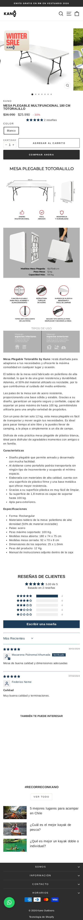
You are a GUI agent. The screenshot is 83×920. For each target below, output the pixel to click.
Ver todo (41, 796)
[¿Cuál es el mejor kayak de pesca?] (15, 829)
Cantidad (9, 140)
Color (8, 123)
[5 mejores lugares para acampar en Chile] (15, 812)
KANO (7, 101)
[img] (11, 649)
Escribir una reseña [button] (42, 624)
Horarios (40, 892)
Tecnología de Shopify (41, 917)
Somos (40, 866)
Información (40, 875)
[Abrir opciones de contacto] (9, 902)
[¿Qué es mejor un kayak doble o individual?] (15, 845)
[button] (35, 119)
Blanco (11, 130)
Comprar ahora (41, 154)
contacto (40, 884)
